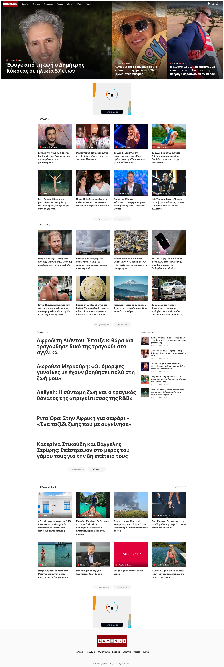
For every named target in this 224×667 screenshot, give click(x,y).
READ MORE (99, 77)
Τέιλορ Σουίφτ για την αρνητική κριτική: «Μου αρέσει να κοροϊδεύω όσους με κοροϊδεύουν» (129, 157)
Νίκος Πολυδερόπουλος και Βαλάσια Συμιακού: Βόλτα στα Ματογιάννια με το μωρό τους (92, 202)
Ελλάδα (20, 60)
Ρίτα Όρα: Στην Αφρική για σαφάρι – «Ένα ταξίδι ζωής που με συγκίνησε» (84, 421)
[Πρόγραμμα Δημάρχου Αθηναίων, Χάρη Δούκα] (93, 554)
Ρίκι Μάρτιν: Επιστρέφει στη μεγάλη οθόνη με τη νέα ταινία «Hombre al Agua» (169, 524)
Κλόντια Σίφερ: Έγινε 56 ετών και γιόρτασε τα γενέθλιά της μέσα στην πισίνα (168, 573)
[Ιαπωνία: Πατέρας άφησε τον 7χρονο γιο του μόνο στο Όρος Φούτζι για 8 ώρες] (131, 288)
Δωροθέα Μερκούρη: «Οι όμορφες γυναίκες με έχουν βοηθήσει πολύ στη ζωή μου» (86, 372)
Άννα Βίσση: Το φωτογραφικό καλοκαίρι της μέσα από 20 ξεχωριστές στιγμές (136, 70)
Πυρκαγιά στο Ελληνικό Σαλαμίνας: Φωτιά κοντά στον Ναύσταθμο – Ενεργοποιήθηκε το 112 (131, 526)
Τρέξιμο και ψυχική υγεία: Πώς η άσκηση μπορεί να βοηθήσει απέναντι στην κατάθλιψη (166, 157)
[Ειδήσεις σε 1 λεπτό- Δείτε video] (131, 554)
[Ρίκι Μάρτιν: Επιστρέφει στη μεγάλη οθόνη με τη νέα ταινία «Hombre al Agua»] (169, 505)
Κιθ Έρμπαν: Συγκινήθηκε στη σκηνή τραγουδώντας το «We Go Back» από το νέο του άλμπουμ (168, 204)
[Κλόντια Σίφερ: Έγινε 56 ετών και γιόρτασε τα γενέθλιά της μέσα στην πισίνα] (169, 554)
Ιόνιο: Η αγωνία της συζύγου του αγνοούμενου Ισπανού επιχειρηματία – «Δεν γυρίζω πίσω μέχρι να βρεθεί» (54, 309)
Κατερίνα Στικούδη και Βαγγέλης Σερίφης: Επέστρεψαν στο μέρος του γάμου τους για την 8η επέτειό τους (83, 449)
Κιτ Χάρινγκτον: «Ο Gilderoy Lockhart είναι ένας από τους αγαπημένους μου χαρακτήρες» (54, 157)
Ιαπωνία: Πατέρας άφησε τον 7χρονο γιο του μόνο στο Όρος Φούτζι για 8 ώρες (131, 308)
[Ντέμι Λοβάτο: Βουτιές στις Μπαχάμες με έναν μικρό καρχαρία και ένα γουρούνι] (55, 554)
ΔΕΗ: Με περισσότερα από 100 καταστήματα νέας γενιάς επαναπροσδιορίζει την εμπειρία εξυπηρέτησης (55, 526)
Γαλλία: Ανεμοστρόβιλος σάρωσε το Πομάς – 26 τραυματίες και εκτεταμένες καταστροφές (91, 263)
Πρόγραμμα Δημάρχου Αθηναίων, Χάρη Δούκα (89, 572)
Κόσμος (44, 253)
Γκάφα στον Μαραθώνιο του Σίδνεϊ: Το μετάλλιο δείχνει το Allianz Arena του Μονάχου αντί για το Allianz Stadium (92, 309)
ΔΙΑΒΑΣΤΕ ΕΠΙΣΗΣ (48, 487)
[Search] (217, 4)
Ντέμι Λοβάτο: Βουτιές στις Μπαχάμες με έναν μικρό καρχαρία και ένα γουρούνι (53, 573)
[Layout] (10, 4)
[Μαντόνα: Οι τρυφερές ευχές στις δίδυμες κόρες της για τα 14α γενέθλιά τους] (93, 136)
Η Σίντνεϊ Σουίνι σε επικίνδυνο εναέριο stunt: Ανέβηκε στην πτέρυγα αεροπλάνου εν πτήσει (193, 70)
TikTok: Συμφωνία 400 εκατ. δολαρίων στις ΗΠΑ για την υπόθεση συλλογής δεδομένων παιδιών (167, 263)
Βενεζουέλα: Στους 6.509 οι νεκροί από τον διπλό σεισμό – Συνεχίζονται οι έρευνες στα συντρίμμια (130, 263)
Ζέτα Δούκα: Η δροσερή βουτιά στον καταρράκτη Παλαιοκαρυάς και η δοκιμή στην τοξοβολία (53, 204)
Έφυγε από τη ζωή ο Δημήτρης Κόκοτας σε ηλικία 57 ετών (45, 67)
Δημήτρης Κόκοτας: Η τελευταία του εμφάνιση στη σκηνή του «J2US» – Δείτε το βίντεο (129, 204)
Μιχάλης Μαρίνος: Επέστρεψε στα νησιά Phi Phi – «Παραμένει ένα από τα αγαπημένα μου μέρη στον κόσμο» (92, 527)
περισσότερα (178, 487)
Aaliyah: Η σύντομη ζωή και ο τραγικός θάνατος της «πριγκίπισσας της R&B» (86, 395)
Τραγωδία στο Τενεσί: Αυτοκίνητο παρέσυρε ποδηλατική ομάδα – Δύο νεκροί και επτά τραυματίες (167, 309)
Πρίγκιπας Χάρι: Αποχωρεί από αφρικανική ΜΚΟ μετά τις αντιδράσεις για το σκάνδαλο (55, 261)
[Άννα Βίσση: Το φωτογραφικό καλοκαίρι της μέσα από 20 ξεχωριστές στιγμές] (139, 40)
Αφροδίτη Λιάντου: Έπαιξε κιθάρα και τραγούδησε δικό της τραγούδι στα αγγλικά (85, 346)
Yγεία (158, 147)
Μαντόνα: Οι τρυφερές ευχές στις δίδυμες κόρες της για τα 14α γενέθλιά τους (92, 156)
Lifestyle (12, 60)
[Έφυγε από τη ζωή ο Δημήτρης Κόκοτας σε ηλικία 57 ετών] (56, 40)
